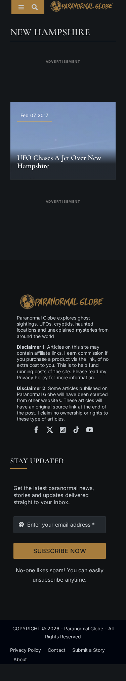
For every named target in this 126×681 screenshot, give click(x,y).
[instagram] (63, 430)
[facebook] (36, 430)
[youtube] (89, 430)
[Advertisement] (63, 76)
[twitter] (49, 430)
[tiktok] (76, 430)
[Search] (38, 7)
